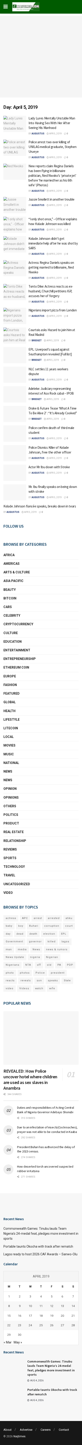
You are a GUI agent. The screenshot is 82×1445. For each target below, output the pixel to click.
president (57, 972)
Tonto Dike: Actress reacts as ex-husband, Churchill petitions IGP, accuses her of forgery (50, 291)
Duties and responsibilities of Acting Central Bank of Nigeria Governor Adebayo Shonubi (45, 1110)
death (33, 933)
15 (8, 1333)
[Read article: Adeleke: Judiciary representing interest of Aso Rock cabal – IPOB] (14, 394)
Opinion (10, 788)
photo (10, 972)
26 (51, 1342)
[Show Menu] (5, 7)
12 (51, 1323)
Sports (9, 858)
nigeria (35, 957)
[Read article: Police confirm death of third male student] (14, 433)
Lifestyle (11, 719)
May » (18, 1359)
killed (52, 941)
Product (11, 823)
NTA (28, 964)
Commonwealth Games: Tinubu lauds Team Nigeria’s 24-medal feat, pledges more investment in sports (40, 1251)
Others (9, 806)
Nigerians (12, 964)
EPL (63, 933)
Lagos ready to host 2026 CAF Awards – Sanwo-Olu (40, 1271)
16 (19, 1333)
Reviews (10, 849)
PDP (70, 964)
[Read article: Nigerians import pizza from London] (14, 316)
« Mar (8, 1359)
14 (73, 1323)
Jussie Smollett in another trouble (51, 199)
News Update (15, 957)
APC (25, 918)
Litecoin (10, 728)
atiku (69, 918)
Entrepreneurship (19, 659)
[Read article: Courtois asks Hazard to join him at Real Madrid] (14, 335)
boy (20, 925)
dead (19, 933)
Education (12, 641)
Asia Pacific (13, 581)
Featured (11, 693)
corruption (51, 925)
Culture (10, 633)
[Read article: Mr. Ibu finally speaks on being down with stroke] (14, 492)
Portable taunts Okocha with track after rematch (38, 1264)
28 (73, 1342)
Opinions (11, 797)
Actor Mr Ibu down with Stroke (49, 467)
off (39, 964)
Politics (10, 815)
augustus (38, 133)
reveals (25, 980)
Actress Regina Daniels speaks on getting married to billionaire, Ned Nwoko (51, 267)
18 (41, 1333)
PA (59, 964)
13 (62, 1323)
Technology (14, 866)
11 (41, 1323)
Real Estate (13, 832)
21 (73, 1333)
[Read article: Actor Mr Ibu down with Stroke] (14, 473)
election (49, 933)
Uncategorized (16, 884)
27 (62, 1342)
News (7, 771)
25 (41, 1342)
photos (25, 972)
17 (30, 1333)
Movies (9, 745)
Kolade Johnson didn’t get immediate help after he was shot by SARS (53, 243)
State (67, 980)
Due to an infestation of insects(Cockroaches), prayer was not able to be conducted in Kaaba (47, 1129)
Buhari (33, 925)
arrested (54, 918)
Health (9, 711)
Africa (9, 555)
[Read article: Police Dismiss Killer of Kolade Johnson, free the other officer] (14, 453)
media (22, 949)
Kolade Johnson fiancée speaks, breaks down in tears (39, 506)
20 (62, 1333)
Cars (7, 607)
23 (19, 1342)
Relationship (14, 841)
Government (14, 941)
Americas (11, 563)
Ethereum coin (16, 667)
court (69, 925)
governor (35, 941)
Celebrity (11, 615)
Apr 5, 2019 (55, 133)
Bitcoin (9, 598)
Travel (9, 875)
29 (8, 1352)
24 (30, 1342)
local (8, 737)
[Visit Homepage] (26, 6)
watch (39, 988)
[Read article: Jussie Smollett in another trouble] (14, 205)
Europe (9, 676)
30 (19, 1352)
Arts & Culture (16, 572)
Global (9, 702)
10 (30, 1323)
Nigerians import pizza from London (52, 310)
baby (9, 925)
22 (8, 1342)
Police (40, 972)
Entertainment (16, 650)
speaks (53, 980)
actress (11, 918)
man (9, 949)
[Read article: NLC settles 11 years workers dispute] (14, 375)
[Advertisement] (41, 56)
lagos (65, 941)
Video (8, 893)
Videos (24, 988)
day (8, 933)
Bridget (37, 340)
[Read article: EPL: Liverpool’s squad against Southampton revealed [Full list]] (14, 355)
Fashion (10, 685)
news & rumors (56, 949)
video (9, 988)
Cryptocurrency (18, 624)
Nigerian (52, 957)
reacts (10, 980)
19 (51, 1333)
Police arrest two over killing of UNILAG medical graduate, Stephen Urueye (52, 147)
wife (52, 988)
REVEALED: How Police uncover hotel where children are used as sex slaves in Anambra (30, 1079)
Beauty (9, 590)
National (11, 763)
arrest (38, 918)
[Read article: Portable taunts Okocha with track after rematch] (13, 1412)
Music (8, 754)
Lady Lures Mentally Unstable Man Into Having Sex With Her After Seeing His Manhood (51, 123)
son (39, 980)
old (49, 964)
